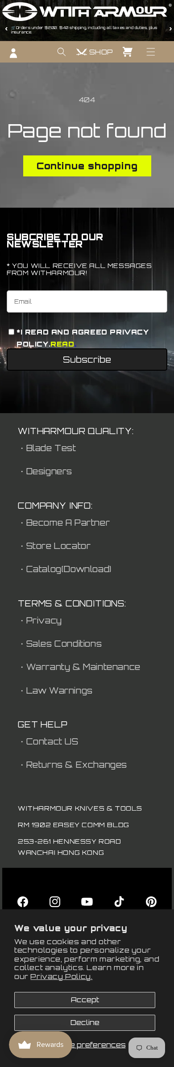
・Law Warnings (55, 690)
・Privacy (40, 620)
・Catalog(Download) (65, 569)
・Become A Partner (64, 522)
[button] (151, 52)
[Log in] (13, 53)
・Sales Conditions (60, 644)
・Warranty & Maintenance (79, 667)
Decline (84, 1022)
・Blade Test (47, 448)
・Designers (45, 471)
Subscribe (87, 359)
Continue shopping (87, 166)
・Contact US (48, 741)
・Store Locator (54, 546)
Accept (85, 1000)
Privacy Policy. (61, 976)
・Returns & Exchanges (72, 765)
